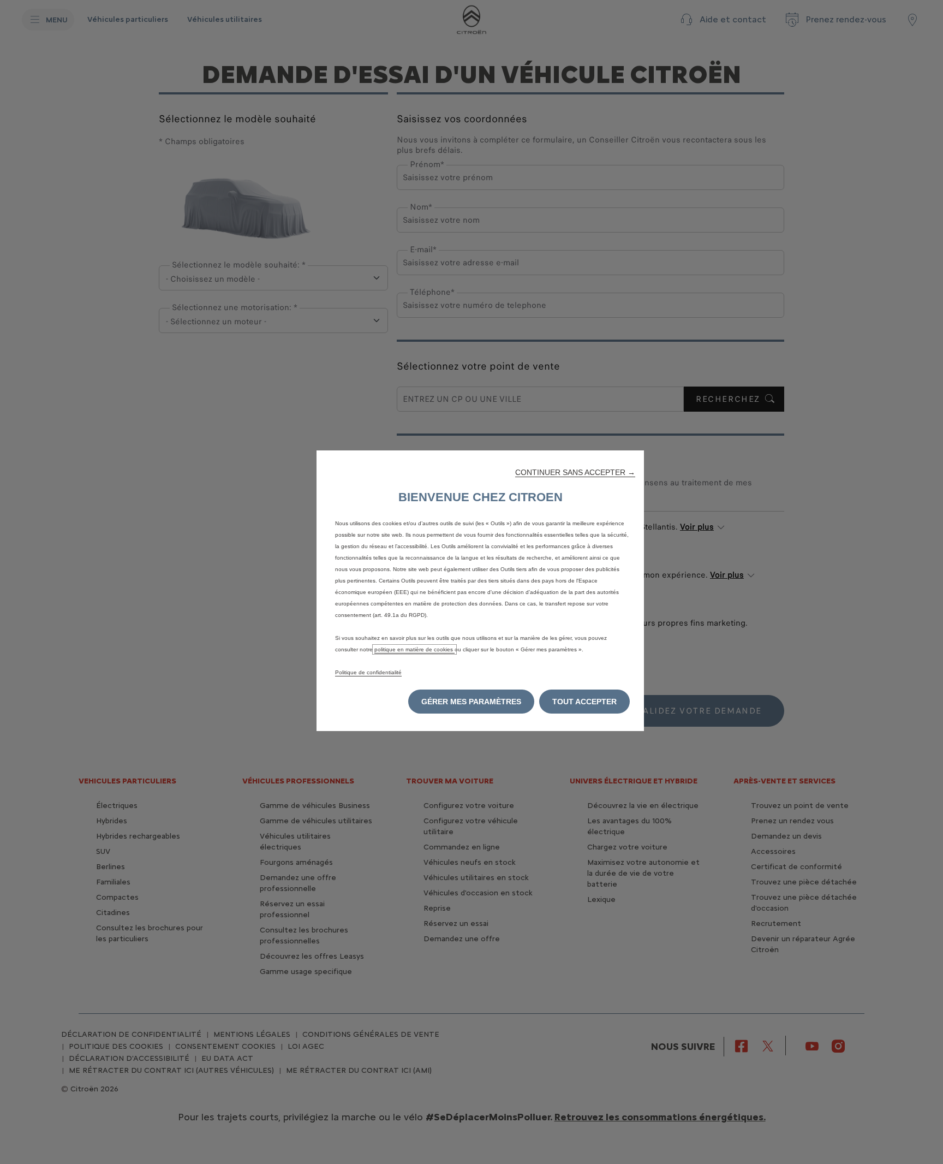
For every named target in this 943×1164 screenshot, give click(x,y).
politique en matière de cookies (414, 649)
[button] (575, 472)
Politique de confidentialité (368, 672)
